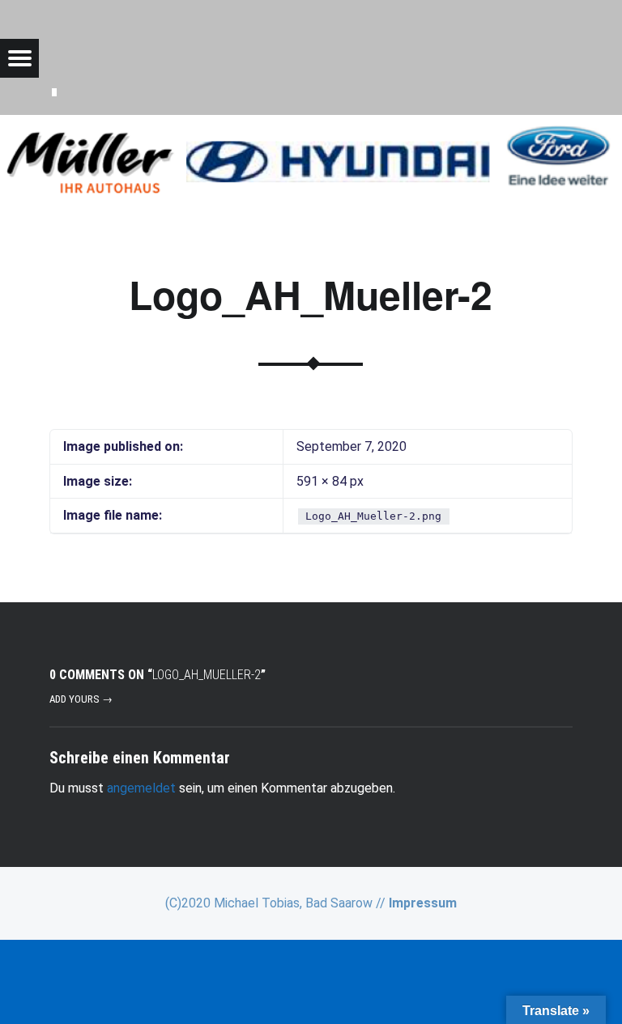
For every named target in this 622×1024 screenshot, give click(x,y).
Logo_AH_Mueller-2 (310, 294)
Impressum (423, 903)
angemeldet (141, 788)
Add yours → (81, 699)
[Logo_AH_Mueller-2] (311, 125)
